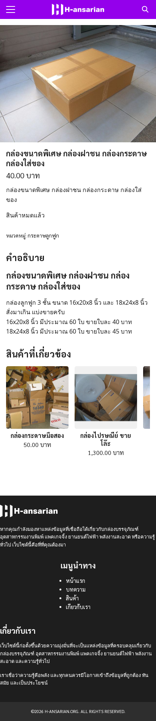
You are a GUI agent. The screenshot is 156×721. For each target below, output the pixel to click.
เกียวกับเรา (78, 606)
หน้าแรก (75, 580)
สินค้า (72, 598)
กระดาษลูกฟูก (43, 235)
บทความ (76, 589)
